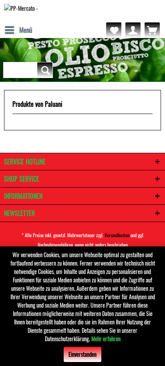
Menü (25, 30)
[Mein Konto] (133, 30)
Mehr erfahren (106, 338)
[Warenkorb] (152, 30)
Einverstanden (82, 354)
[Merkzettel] (114, 30)
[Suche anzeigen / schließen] (45, 70)
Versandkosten (117, 235)
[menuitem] (18, 30)
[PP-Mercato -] (21, 11)
